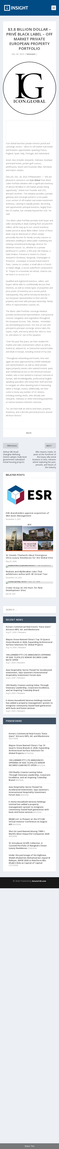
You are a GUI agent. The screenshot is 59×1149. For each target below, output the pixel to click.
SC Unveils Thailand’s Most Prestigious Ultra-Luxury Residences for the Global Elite (29, 556)
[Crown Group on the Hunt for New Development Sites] (29, 582)
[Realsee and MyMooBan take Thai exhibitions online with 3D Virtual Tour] (29, 566)
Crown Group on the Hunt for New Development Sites (24, 589)
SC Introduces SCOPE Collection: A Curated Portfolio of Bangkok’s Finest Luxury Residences (28, 846)
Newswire (31, 54)
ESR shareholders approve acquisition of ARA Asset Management (27, 514)
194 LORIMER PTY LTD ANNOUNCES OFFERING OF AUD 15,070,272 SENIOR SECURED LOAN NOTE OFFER (28, 657)
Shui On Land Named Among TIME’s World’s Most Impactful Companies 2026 (29, 832)
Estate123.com (39, 881)
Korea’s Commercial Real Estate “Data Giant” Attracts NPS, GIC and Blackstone (28, 628)
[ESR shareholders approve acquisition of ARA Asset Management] (29, 495)
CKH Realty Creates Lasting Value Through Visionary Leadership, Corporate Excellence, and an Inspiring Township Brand (27, 688)
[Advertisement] (29, 1018)
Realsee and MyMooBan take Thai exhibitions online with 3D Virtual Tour (27, 572)
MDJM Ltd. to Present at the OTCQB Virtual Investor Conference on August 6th (28, 822)
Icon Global (35, 180)
